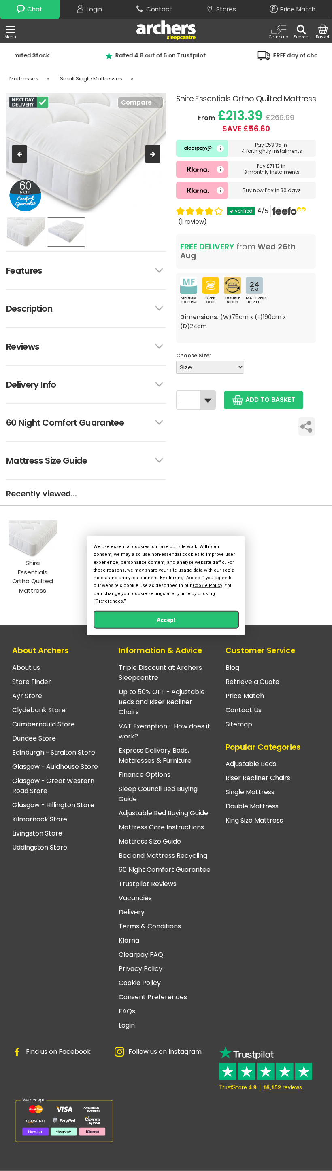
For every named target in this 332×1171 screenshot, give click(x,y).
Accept (166, 619)
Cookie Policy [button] (207, 585)
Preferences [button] (109, 600)
